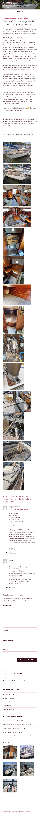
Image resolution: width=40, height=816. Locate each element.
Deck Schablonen (8, 709)
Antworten (12, 553)
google (5, 728)
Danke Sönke (7, 705)
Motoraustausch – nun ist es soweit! (20, 736)
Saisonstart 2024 (8, 694)
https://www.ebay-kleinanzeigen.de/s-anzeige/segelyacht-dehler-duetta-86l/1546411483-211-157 (20, 581)
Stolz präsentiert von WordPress (21, 811)
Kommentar (7, 605)
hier (25, 134)
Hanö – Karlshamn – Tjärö (17, 728)
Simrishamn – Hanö (15, 732)
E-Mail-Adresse (8, 640)
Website (5, 649)
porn (4, 736)
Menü (21, 12)
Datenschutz (6, 811)
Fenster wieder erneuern (11, 702)
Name (5, 631)
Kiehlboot (10, 2)
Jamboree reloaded (9, 698)
